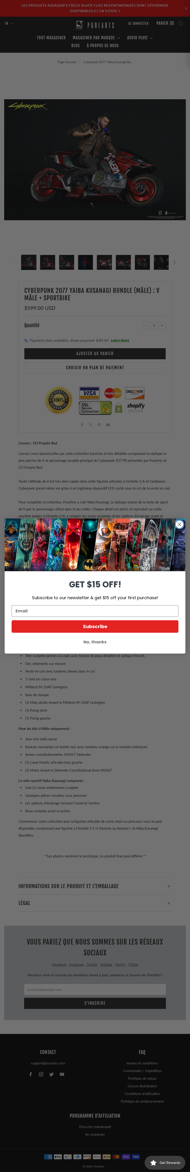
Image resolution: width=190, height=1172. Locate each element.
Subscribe (95, 626)
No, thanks (95, 642)
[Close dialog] (179, 524)
